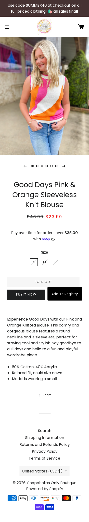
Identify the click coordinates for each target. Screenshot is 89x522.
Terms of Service (44, 458)
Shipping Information (44, 437)
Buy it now (26, 294)
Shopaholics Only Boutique (51, 483)
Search (44, 430)
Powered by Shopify (44, 489)
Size (44, 252)
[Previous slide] (25, 166)
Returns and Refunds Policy (44, 444)
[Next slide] (64, 166)
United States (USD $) (42, 471)
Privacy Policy (44, 451)
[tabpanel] (44, 95)
